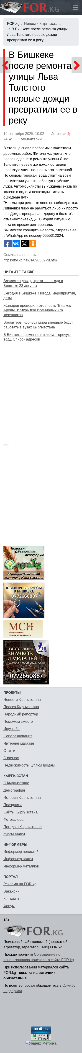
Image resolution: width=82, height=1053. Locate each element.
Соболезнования (17, 736)
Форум (9, 906)
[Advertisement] (41, 387)
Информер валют (18, 859)
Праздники (12, 805)
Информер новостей (20, 852)
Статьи (9, 751)
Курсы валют (14, 834)
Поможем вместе (18, 721)
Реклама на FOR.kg (19, 884)
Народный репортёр (20, 714)
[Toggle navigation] (75, 7)
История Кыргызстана (22, 798)
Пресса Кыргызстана (21, 707)
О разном (11, 758)
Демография (14, 790)
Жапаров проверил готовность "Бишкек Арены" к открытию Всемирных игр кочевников (37, 310)
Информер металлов (21, 866)
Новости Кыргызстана (43, 24)
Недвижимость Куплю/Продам (29, 765)
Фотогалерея (14, 819)
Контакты (11, 899)
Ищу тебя (11, 729)
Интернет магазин (18, 743)
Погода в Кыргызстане (22, 827)
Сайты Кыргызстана (20, 812)
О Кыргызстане (16, 783)
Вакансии (11, 891)
